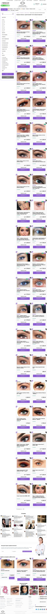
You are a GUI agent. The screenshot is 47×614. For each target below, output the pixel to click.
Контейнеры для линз (19, 603)
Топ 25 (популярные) (19, 598)
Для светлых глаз (2, 608)
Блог (9, 10)
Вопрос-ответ (32, 8)
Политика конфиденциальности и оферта (20, 611)
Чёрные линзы (2, 604)
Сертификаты (36, 0)
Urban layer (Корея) (10, 603)
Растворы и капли (19, 605)
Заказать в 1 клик (23, 38)
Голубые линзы (3, 601)
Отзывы (27, 8)
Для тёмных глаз (3, 606)
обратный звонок (43, 601)
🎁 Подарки (10, 8)
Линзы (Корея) (9, 605)
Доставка (13, 10)
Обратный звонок (6, 3)
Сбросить (8, 77)
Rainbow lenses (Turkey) (9, 602)
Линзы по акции (18, 606)
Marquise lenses (9, 598)
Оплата (16, 10)
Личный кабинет (31, 606)
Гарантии (23, 0)
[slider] (2, 14)
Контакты (18, 8)
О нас (15, 8)
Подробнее (23, 40)
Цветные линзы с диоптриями (18, 600)
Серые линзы (2, 598)
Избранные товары (42, 0)
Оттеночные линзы (19, 602)
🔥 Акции (23, 8)
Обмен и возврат (29, 0)
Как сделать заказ (31, 608)
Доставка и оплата (18, 0)
